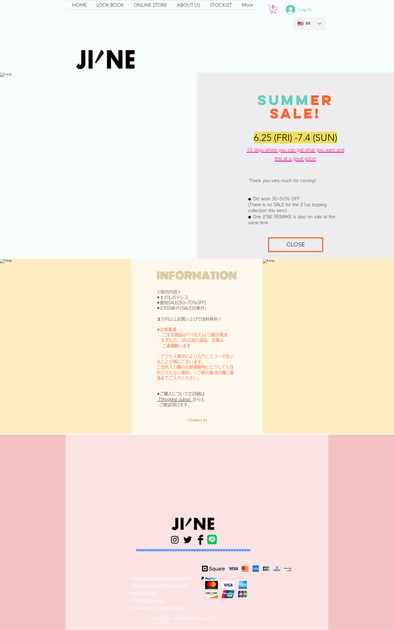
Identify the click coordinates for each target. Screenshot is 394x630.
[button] (150, 4)
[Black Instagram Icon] (175, 540)
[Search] (322, 36)
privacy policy (145, 593)
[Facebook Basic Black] (200, 540)
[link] (273, 9)
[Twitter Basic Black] (188, 540)
